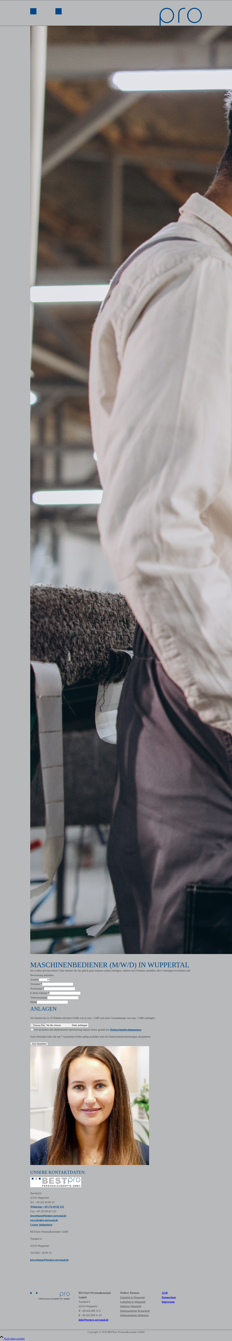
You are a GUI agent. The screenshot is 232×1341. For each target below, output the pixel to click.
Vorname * (36, 984)
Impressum (168, 1301)
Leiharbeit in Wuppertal (132, 1301)
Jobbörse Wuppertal (130, 1306)
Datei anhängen (79, 1025)
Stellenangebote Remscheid (135, 1310)
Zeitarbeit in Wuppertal (132, 1297)
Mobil (33, 1002)
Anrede (34, 979)
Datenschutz (169, 1297)
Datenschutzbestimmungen (125, 1029)
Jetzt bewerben (39, 1044)
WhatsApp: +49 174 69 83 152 (47, 1206)
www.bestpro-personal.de (44, 1220)
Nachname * (37, 988)
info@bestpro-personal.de (93, 1319)
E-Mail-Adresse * (39, 993)
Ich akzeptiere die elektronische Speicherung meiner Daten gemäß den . (88, 1029)
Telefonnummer (38, 997)
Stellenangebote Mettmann (134, 1315)
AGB (165, 1292)
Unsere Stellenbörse (41, 1224)
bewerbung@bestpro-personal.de (48, 1215)
